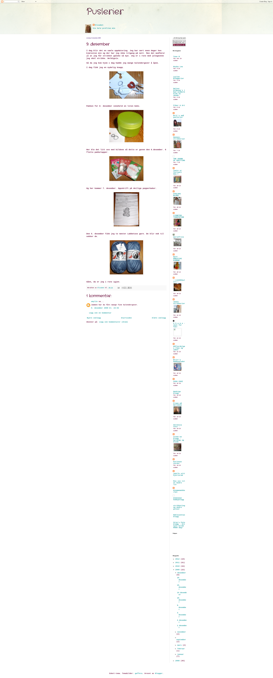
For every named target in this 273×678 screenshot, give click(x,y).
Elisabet (99, 25)
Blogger (159, 673)
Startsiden (126, 318)
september (181, 640)
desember (181, 573)
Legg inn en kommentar (100, 313)
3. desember (181, 615)
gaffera (138, 673)
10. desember (181, 600)
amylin (94, 302)
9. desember (181, 607)
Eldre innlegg (159, 318)
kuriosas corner (177, 462)
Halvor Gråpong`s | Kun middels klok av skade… (179, 92)
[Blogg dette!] (125, 288)
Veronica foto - (177, 426)
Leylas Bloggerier (178, 78)
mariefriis (178, 237)
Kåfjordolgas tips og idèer (179, 348)
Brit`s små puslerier (178, 116)
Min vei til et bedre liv (179, 483)
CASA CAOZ (178, 381)
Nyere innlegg (94, 318)
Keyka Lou (178, 67)
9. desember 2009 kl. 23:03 (105, 308)
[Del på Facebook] (129, 288)
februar (181, 649)
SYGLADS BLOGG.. (177, 195)
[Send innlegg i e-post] (118, 288)
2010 (178, 566)
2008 (178, 661)
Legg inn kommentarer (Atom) (113, 322)
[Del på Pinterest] (131, 288)
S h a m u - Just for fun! (179, 325)
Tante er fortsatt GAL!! (177, 172)
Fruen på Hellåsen (177, 404)
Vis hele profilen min (104, 28)
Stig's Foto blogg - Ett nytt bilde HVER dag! (179, 525)
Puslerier (104, 12)
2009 (178, 570)
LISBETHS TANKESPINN (178, 216)
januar (180, 654)
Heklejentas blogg (179, 516)
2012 (178, 559)
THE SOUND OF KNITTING (179, 160)
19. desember (181, 580)
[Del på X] (127, 288)
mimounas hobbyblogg (178, 499)
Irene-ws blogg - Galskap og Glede (178, 439)
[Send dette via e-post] (123, 288)
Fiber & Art (179, 105)
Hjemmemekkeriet (179, 491)
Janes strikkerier (179, 303)
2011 (178, 563)
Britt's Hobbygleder (179, 361)
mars (180, 645)
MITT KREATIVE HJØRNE (177, 258)
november (181, 632)
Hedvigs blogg (177, 392)
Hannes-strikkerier (179, 138)
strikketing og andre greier (179, 507)
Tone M (176, 57)
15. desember (181, 587)
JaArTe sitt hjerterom (179, 474)
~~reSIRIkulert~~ (179, 281)
